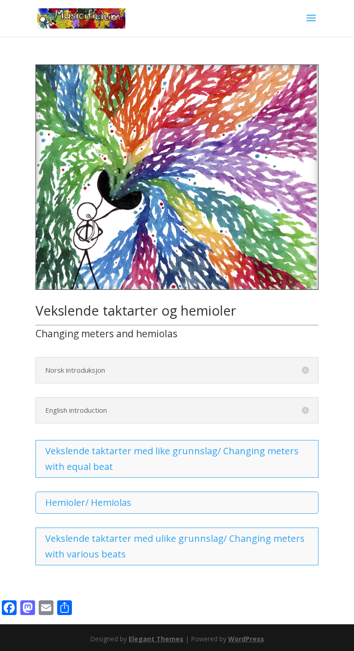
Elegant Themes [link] (156, 638)
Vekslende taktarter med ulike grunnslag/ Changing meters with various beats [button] (175, 546)
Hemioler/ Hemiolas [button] (88, 502)
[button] (311, 24)
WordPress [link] (246, 638)
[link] (81, 17)
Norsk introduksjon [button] (75, 370)
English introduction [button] (76, 410)
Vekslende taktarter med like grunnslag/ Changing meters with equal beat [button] (172, 459)
